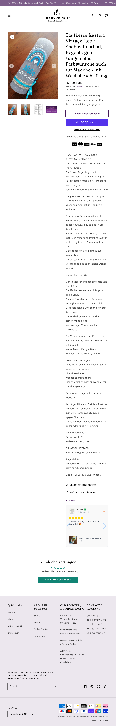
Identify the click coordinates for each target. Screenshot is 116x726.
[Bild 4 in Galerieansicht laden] (51, 109)
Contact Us (98, 633)
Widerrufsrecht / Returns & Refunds (70, 631)
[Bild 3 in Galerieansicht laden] (38, 109)
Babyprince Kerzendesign (76, 717)
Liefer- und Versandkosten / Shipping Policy (68, 619)
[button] (9, 15)
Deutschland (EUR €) (20, 714)
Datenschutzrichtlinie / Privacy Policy (71, 642)
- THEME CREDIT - (97, 717)
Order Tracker (15, 626)
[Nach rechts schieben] (54, 66)
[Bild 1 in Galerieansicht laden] (12, 109)
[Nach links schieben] (11, 66)
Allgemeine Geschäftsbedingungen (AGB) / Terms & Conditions (72, 657)
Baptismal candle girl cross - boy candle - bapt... (92, 539)
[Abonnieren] (54, 686)
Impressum (13, 633)
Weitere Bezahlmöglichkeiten (87, 129)
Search (11, 612)
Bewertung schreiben (58, 579)
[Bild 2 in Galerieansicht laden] (25, 109)
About (11, 619)
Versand (80, 87)
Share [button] (72, 500)
